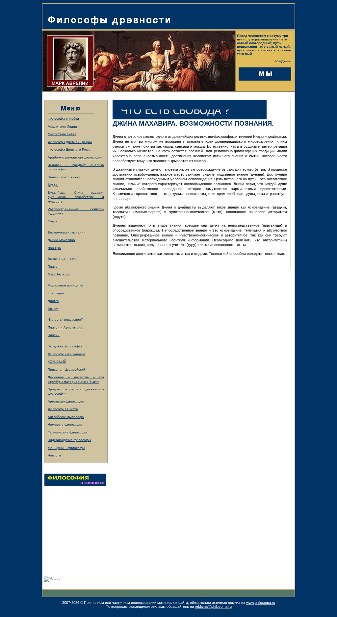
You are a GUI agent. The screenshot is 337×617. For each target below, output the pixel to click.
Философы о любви (63, 118)
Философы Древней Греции (70, 142)
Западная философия (65, 346)
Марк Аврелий (59, 274)
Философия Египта (63, 409)
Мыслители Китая (62, 134)
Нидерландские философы (69, 440)
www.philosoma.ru (260, 603)
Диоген (53, 301)
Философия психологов (66, 354)
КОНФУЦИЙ (57, 361)
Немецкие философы (65, 424)
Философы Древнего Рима (69, 149)
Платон (54, 266)
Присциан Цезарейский (66, 369)
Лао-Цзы (54, 248)
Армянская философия (66, 401)
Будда (53, 184)
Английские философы (66, 417)
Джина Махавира (61, 240)
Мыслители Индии (62, 126)
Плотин (54, 335)
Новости (54, 455)
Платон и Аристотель (65, 327)
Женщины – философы (66, 448)
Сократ (53, 221)
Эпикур (53, 308)
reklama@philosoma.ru (213, 606)
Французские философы (67, 432)
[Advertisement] (76, 526)
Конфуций (56, 293)
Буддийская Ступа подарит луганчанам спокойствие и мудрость (76, 197)
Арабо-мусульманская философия (75, 157)
